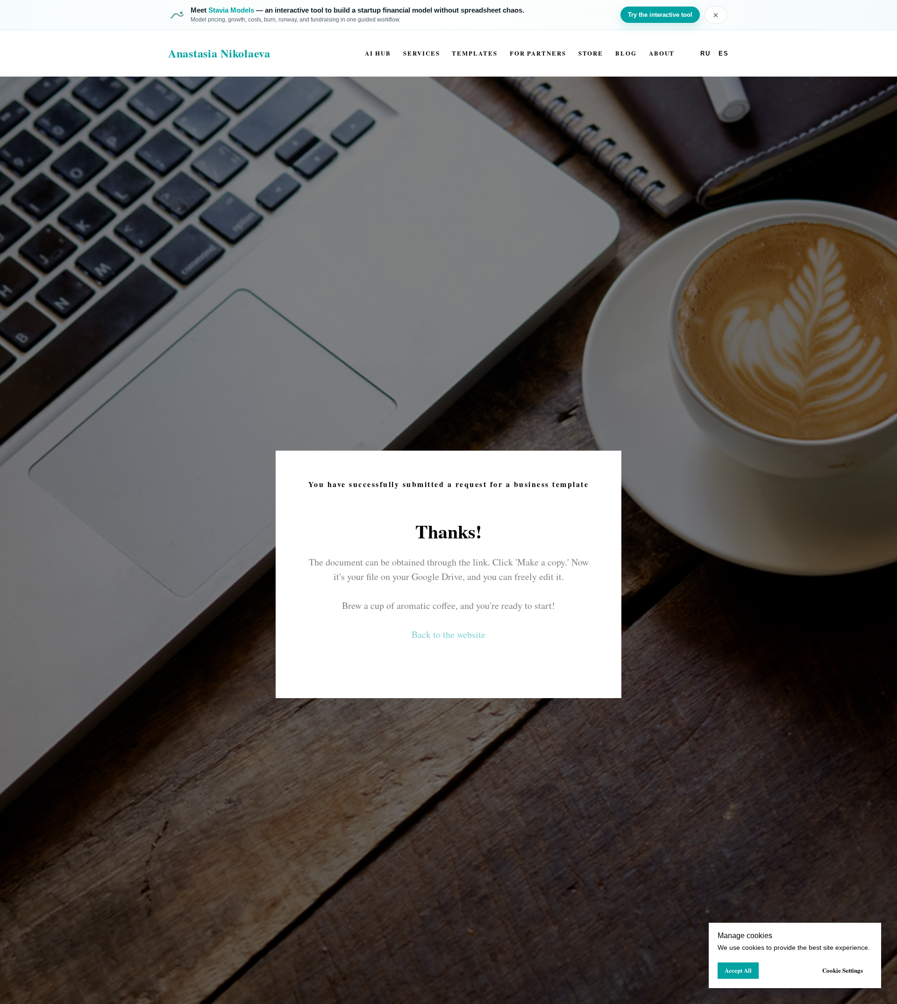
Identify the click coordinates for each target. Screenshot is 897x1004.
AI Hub (378, 53)
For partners (538, 53)
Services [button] (421, 53)
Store (591, 53)
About (662, 53)
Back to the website (448, 634)
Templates (474, 53)
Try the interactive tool (660, 14)
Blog (626, 53)
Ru (705, 53)
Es (724, 53)
